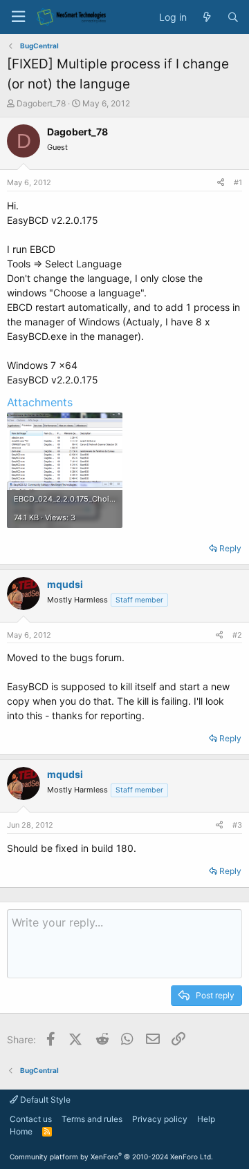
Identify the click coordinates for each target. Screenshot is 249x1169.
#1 (238, 182)
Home (21, 1131)
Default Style (44, 1099)
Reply (230, 548)
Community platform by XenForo (111, 1156)
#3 (237, 825)
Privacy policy (159, 1119)
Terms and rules (92, 1119)
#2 (237, 635)
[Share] (220, 183)
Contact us (31, 1119)
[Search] (233, 17)
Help (206, 1119)
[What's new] (207, 17)
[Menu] (18, 17)
